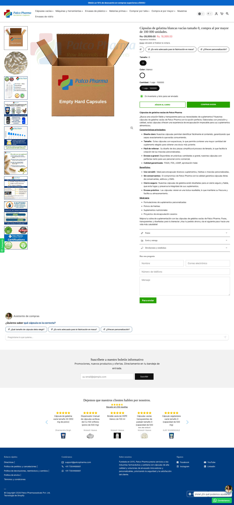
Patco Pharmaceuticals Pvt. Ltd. (35, 493)
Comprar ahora (208, 104)
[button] (47, 422)
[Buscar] (227, 14)
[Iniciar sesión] (216, 14)
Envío (142, 43)
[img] (117, 404)
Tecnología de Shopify (14, 495)
